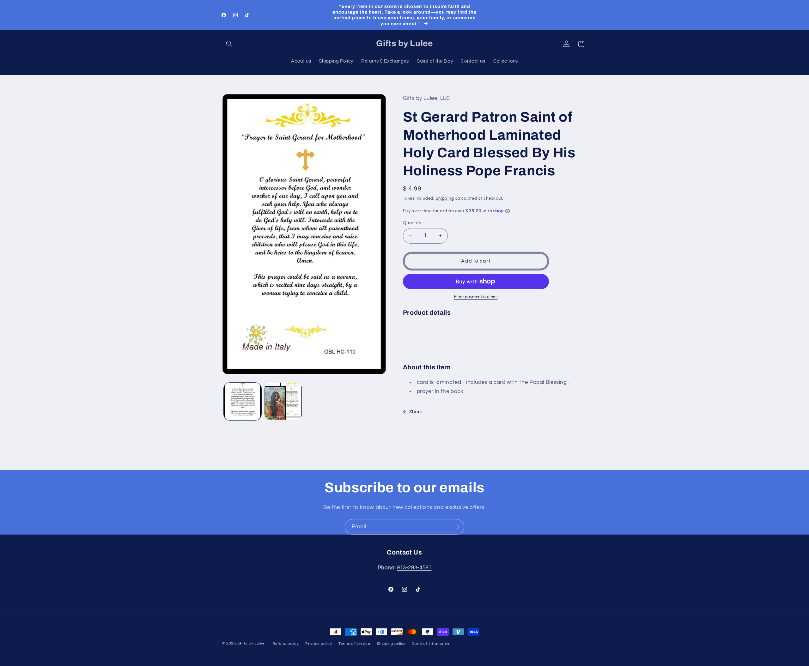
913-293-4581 (414, 568)
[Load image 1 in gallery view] (242, 401)
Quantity (412, 223)
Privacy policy (318, 643)
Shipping (445, 199)
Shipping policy (391, 643)
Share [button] (416, 411)
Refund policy (285, 643)
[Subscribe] (456, 527)
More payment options (476, 297)
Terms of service (354, 643)
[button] (229, 44)
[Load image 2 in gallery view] (283, 401)
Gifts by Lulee (251, 643)
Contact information (431, 643)
